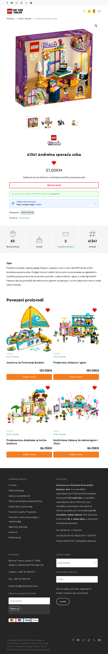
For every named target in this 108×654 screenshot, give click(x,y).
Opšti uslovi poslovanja (20, 506)
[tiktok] (21, 3)
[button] (99, 11)
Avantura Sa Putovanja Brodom (25, 362)
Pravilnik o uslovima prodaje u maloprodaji (24, 519)
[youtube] (12, 3)
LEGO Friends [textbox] (76, 563)
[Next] (77, 122)
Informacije (24, 218)
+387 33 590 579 (26, 572)
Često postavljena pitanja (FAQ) (25, 501)
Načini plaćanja (16, 490)
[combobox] (77, 563)
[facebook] (7, 3)
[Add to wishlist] (54, 163)
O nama (12, 485)
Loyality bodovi (66, 247)
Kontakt (63, 601)
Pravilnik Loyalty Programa (22, 512)
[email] (31, 3)
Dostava (13, 532)
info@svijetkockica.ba (26, 586)
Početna (10, 19)
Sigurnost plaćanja (18, 527)
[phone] (26, 3)
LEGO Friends (24, 19)
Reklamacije (15, 537)
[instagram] (17, 3)
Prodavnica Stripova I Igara (69, 362)
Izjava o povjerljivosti (19, 496)
